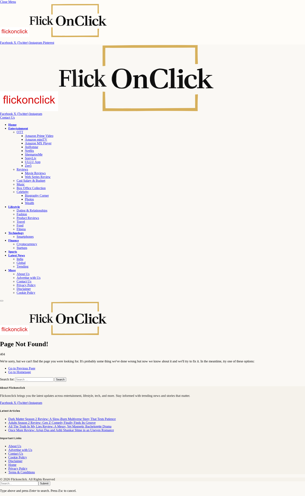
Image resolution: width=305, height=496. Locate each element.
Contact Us (7, 117)
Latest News (16, 255)
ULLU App (32, 162)
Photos (29, 199)
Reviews (22, 169)
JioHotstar (31, 147)
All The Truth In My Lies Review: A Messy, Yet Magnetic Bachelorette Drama (59, 426)
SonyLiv (30, 158)
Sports (12, 251)
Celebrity (23, 192)
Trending (22, 266)
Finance (13, 240)
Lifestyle (14, 206)
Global (21, 262)
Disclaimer (24, 289)
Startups (22, 248)
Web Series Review (38, 177)
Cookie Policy (26, 292)
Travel (21, 221)
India (20, 259)
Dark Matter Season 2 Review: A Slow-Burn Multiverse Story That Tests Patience (62, 419)
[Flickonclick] (107, 110)
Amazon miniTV (36, 139)
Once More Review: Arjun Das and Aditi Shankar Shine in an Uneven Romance (61, 430)
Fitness (21, 229)
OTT (20, 132)
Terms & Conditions (21, 472)
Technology (16, 233)
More (12, 270)
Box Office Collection (31, 188)
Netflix (29, 150)
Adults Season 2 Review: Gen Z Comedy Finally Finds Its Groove (52, 422)
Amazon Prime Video (39, 136)
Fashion (22, 214)
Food (20, 225)
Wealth (29, 203)
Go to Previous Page (21, 368)
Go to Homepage (19, 372)
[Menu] (1, 300)
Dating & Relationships (32, 210)
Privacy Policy (26, 285)
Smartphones (25, 236)
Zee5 (28, 165)
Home (12, 124)
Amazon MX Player (38, 143)
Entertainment (18, 128)
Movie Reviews (35, 173)
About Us (23, 274)
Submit (44, 483)
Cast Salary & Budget (31, 180)
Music (21, 184)
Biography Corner (37, 195)
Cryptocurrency (27, 244)
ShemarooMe (34, 154)
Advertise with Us (28, 277)
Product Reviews (28, 218)
